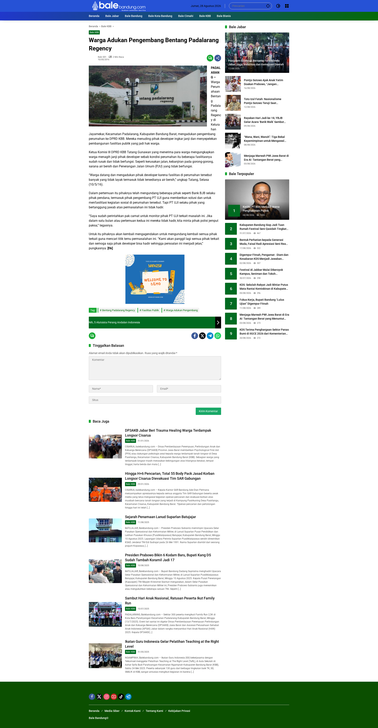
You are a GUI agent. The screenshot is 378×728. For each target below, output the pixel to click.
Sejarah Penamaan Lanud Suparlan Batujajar (160, 517)
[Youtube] (114, 697)
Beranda (94, 710)
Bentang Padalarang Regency (118, 310)
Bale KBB (94, 32)
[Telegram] (210, 335)
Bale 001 (102, 57)
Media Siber (112, 710)
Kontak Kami (133, 710)
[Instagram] (106, 697)
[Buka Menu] (286, 6)
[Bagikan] (217, 58)
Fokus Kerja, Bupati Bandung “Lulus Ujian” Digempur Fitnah (262, 301)
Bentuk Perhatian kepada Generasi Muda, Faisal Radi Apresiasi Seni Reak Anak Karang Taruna (263, 242)
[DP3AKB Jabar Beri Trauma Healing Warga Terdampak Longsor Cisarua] (105, 446)
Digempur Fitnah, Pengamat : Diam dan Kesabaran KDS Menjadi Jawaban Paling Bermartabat (264, 257)
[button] (268, 6)
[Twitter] (202, 335)
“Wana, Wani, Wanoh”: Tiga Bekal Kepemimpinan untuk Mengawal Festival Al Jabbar (264, 139)
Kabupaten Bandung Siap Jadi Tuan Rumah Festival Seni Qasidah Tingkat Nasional (263, 227)
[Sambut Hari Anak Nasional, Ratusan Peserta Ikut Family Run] (105, 614)
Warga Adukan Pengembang (182, 310)
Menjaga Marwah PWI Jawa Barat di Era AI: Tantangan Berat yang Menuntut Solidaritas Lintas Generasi (266, 158)
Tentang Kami (154, 710)
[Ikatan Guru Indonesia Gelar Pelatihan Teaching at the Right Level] (105, 655)
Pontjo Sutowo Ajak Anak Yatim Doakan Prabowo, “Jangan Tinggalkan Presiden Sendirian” (263, 82)
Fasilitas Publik (150, 310)
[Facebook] (194, 335)
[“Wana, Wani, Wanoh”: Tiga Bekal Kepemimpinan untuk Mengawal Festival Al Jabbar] (233, 140)
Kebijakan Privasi (179, 710)
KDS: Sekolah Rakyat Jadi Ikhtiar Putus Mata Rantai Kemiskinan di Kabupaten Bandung (264, 287)
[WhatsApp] (217, 335)
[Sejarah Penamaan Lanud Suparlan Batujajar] (105, 530)
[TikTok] (121, 697)
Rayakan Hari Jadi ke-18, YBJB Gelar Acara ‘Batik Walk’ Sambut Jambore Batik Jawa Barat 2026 (264, 120)
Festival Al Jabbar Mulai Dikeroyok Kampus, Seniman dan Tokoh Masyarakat (261, 272)
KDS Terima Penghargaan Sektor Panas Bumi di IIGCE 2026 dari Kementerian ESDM (264, 332)
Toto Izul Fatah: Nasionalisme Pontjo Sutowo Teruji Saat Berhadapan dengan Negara (262, 101)
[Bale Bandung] (118, 5)
